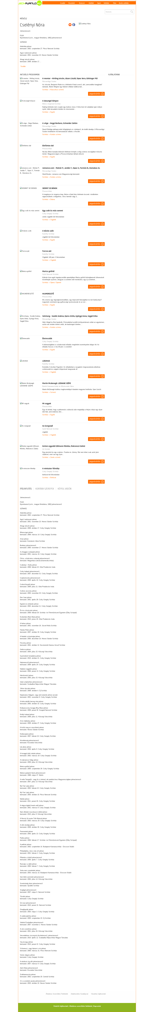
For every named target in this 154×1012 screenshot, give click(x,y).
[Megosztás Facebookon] (73, 24)
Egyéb (52, 112)
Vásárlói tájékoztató (60, 1006)
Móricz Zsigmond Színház (51, 104)
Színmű (53, 392)
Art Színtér (46, 449)
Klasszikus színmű (57, 90)
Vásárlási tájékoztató (98, 994)
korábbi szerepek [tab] (44, 488)
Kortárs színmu (55, 134)
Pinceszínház (47, 149)
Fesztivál (71, 3)
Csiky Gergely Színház (50, 214)
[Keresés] (131, 12)
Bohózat (53, 477)
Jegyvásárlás (95, 94)
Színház (106, 3)
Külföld (91, 3)
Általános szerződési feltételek (80, 1006)
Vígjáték (53, 220)
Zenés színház (124, 3)
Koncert (82, 3)
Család (62, 3)
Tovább (23, 66)
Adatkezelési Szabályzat (79, 994)
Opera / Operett (55, 282)
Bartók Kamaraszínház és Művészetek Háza (58, 386)
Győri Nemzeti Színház (50, 274)
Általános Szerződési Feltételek (57, 994)
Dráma (52, 199)
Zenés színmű (55, 457)
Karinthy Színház (48, 234)
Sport (99, 3)
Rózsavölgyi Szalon (49, 81)
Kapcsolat (97, 1006)
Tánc (114, 3)
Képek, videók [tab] (65, 488)
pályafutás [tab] (26, 488)
